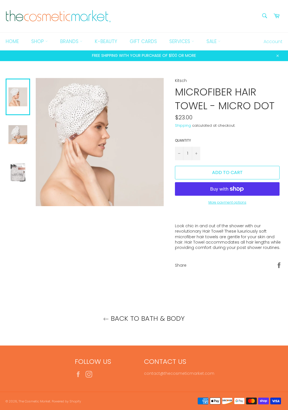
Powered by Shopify (66, 401)
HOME (12, 41)
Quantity (183, 140)
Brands (70, 41)
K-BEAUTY (106, 41)
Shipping (183, 125)
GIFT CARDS (143, 41)
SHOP (38, 41)
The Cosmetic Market (34, 401)
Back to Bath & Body (147, 318)
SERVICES (180, 41)
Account (273, 41)
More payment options (227, 202)
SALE (212, 41)
